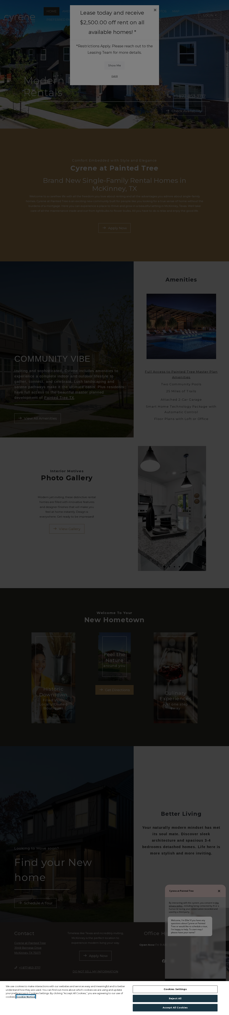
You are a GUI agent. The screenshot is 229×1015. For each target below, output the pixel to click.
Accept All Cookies (175, 1007)
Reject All (175, 998)
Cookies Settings (175, 989)
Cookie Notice (25, 996)
